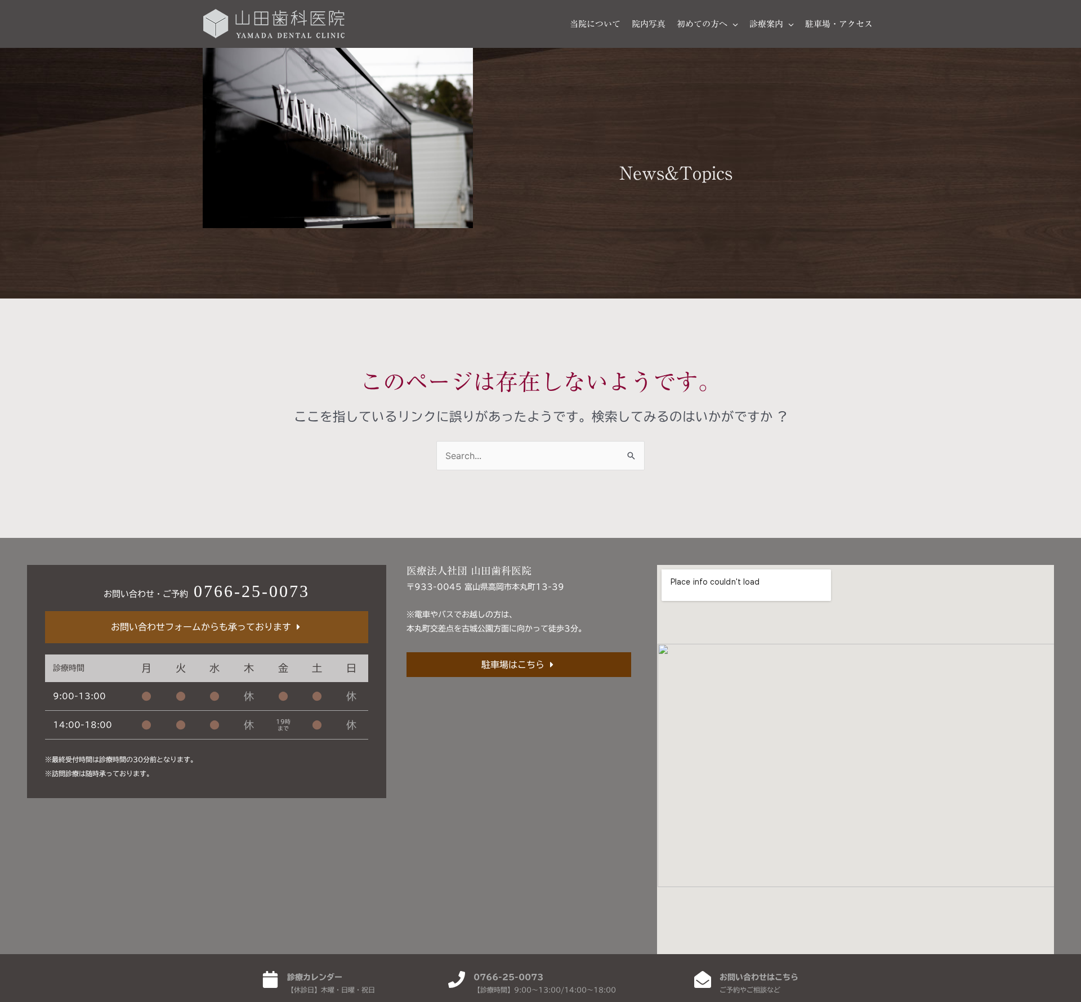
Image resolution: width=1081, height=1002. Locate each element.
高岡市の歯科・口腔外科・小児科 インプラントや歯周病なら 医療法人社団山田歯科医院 (274, 24)
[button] (732, 24)
